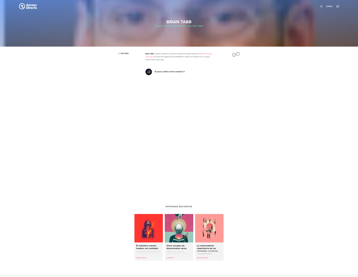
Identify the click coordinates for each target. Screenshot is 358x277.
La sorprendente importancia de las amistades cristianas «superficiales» (209, 237)
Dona (329, 6)
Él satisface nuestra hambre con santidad (148, 237)
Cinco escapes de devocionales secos (179, 237)
